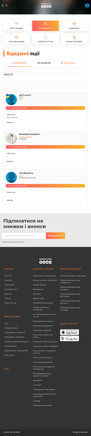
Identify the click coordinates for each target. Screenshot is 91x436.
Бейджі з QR (38, 298)
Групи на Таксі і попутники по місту (44, 352)
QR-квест (37, 294)
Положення (9, 355)
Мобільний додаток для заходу (73, 276)
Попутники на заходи (42, 330)
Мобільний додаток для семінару (70, 309)
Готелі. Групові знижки (42, 358)
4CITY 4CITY (25, 95)
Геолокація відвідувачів (43, 326)
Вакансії (7, 294)
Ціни (6, 323)
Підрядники (38, 289)
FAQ (6, 369)
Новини (7, 298)
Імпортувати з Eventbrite (14, 333)
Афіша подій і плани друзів (44, 276)
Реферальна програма (42, 405)
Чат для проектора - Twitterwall (41, 308)
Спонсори (37, 385)
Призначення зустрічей (43, 303)
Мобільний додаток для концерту (70, 288)
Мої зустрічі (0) (43, 63)
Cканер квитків (39, 285)
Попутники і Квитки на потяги (42, 336)
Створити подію (11, 328)
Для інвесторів (10, 289)
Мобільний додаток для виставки (70, 302)
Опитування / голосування (44, 390)
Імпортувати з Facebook (14, 337)
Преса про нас (10, 303)
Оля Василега (26, 173)
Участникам (9, 285)
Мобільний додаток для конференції (70, 281)
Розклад (36, 401)
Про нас (7, 276)
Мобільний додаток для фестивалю (70, 295)
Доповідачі (37, 380)
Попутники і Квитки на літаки (45, 342)
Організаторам (10, 346)
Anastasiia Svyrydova (29, 134)
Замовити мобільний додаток (16, 342)
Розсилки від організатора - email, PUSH (44, 395)
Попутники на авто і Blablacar (45, 346)
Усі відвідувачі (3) (19, 63)
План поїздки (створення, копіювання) (44, 368)
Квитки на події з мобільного (45, 280)
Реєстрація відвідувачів (43, 362)
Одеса (21, 97)
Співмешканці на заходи (43, 321)
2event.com (8, 432)
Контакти (8, 280)
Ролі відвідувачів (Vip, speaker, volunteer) (42, 375)
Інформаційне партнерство (16, 351)
